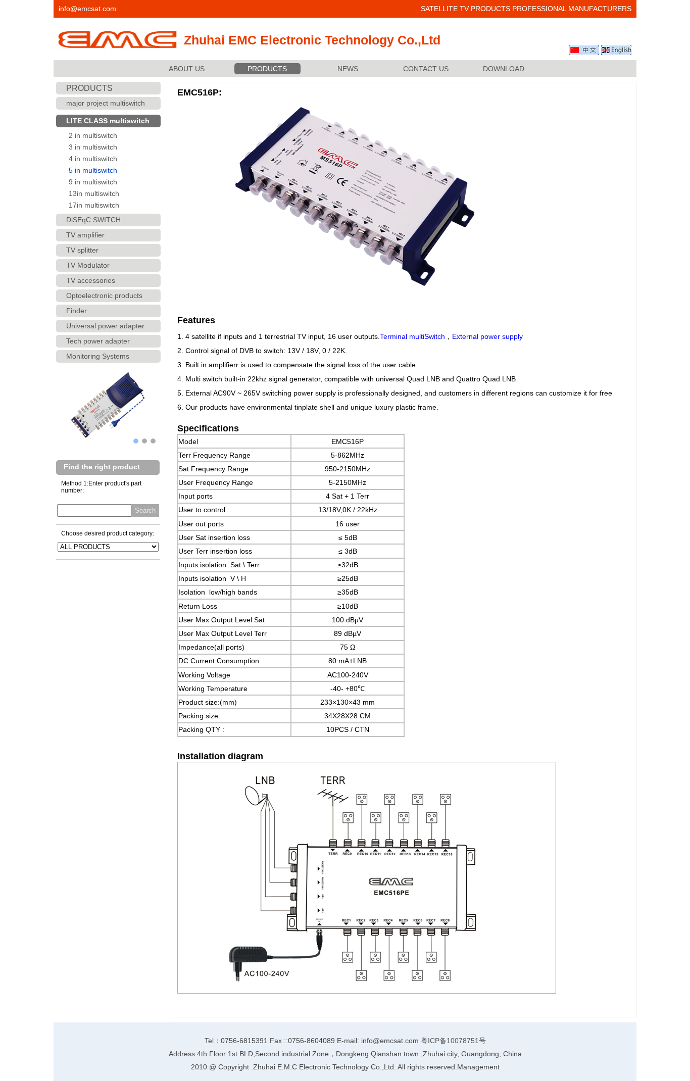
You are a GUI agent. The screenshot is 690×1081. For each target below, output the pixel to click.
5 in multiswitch (93, 170)
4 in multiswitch (93, 159)
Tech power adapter (98, 341)
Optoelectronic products (104, 295)
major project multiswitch (105, 103)
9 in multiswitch (93, 182)
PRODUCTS (267, 69)
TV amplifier (85, 235)
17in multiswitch (94, 205)
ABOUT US (187, 69)
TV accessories (90, 280)
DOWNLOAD (503, 69)
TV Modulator (88, 265)
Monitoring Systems (97, 356)
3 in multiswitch (93, 147)
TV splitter (82, 250)
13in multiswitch (94, 193)
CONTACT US (426, 69)
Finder (76, 311)
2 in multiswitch (93, 135)
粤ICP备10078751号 (453, 1041)
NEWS (347, 69)
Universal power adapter (105, 326)
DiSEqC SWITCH (93, 220)
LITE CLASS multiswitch (108, 121)
